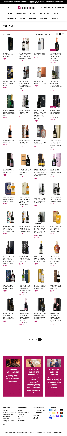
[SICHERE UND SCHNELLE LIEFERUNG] (54, 363)
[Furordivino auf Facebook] (37, 418)
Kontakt (20, 410)
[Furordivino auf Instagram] (34, 418)
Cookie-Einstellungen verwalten (8, 421)
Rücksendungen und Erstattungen (23, 419)
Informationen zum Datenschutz (8, 415)
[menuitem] (10, 13)
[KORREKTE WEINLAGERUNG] (13, 363)
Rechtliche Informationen (9, 412)
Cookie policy (6, 418)
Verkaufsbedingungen (23, 412)
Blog (4, 424)
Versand (20, 416)
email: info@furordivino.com (49, 1)
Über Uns (5, 410)
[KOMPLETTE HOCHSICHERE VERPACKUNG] (33, 363)
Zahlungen (21, 414)
